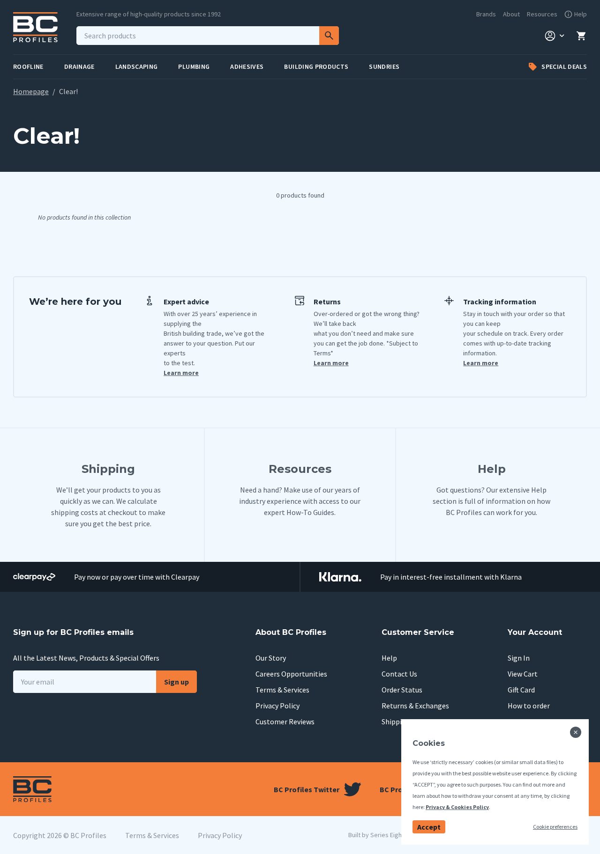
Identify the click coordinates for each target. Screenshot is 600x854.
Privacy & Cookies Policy (457, 806)
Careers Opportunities (291, 673)
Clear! (68, 91)
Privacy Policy (277, 705)
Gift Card (521, 689)
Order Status (402, 689)
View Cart (523, 673)
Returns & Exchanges (415, 705)
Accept (429, 827)
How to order (529, 705)
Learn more (181, 372)
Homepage (31, 91)
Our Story (270, 658)
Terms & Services (282, 689)
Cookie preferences (555, 826)
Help (389, 658)
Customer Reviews (285, 721)
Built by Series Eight (376, 835)
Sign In (519, 658)
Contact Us (399, 673)
